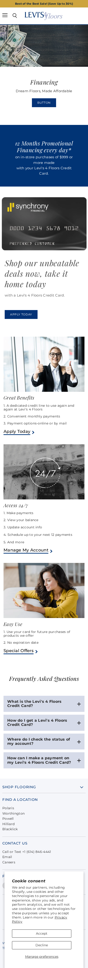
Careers (8, 862)
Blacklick (10, 829)
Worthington (13, 813)
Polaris (8, 808)
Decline (41, 945)
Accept (41, 933)
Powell (8, 818)
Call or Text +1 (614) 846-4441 (26, 852)
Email (7, 857)
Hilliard (8, 824)
